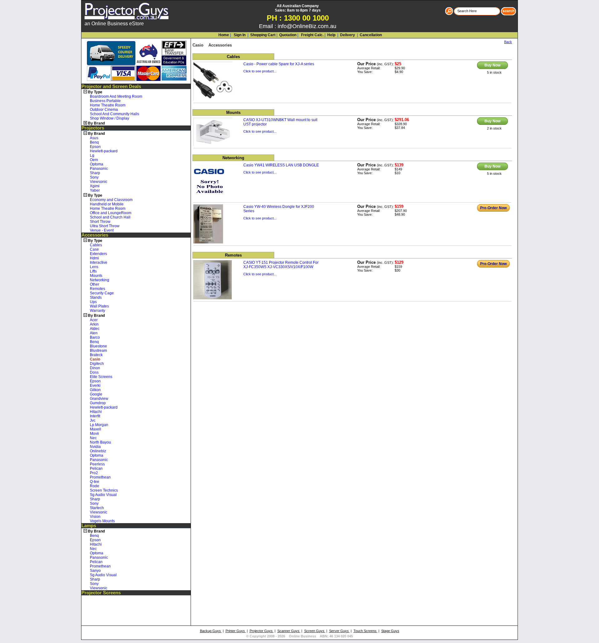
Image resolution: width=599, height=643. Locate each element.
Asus (94, 138)
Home (223, 35)
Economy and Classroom (111, 200)
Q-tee (94, 481)
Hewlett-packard (104, 151)
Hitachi (96, 412)
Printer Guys (236, 631)
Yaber (95, 190)
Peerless (97, 464)
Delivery (347, 35)
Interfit (95, 416)
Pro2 (94, 473)
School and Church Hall (110, 217)
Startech (97, 508)
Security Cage (102, 293)
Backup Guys (211, 631)
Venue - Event (102, 230)
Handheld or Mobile (107, 204)
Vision (95, 516)
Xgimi (95, 186)
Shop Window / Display (109, 118)
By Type (95, 92)
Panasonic (99, 168)
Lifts (93, 271)
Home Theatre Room (107, 105)
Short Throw (100, 221)
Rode (94, 486)
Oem (94, 160)
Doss (94, 372)
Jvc (92, 420)
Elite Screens (101, 377)
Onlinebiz (98, 451)
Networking (99, 280)
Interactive (98, 262)
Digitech (97, 363)
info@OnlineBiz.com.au (307, 26)
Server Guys (339, 631)
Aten (94, 333)
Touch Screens (365, 631)
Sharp (95, 173)
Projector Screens (101, 592)
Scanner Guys (288, 631)
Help (331, 35)
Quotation (287, 35)
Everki (95, 385)
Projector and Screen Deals (111, 86)
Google (96, 394)
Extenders (98, 254)
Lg (92, 155)
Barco (95, 337)
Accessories (94, 235)
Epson (95, 147)
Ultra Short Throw (104, 226)
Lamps (88, 525)
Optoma (96, 164)
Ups (93, 302)
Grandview (99, 398)
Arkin (94, 324)
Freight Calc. (312, 35)
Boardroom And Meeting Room (116, 96)
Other (94, 284)
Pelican (96, 468)
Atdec (95, 328)
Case (94, 249)
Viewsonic (98, 181)
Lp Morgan (99, 425)
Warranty (97, 310)
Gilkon (95, 390)
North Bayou (100, 442)
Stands (96, 297)
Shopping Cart (262, 35)
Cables (96, 245)
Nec (93, 438)
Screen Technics (104, 490)
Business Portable (105, 101)
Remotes (97, 289)
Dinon (95, 368)
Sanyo (95, 570)
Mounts (96, 275)
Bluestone (98, 346)
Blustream (98, 350)
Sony (94, 177)
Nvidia (95, 446)
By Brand (96, 123)
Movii (94, 433)
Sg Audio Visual (103, 495)
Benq (94, 142)
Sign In (239, 35)
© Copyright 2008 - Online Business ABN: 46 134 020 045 (299, 636)
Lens (94, 267)
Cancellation (370, 35)
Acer (94, 320)
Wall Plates (99, 306)
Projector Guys (262, 631)
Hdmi (94, 258)
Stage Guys (390, 631)
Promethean (100, 477)
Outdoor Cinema (104, 109)
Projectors (92, 127)
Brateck (96, 355)
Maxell (95, 429)
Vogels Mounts (102, 521)
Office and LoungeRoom (110, 213)
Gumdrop (98, 403)
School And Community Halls (114, 114)
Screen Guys (314, 631)
